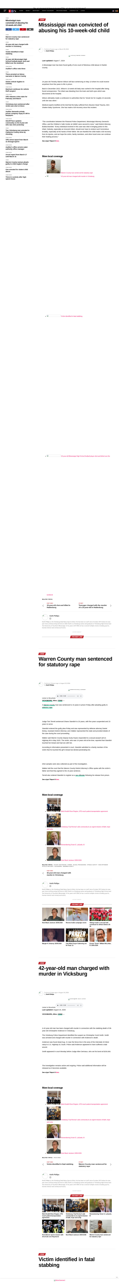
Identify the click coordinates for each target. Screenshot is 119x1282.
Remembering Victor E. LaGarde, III (72, 844)
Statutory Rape (48, 866)
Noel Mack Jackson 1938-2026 (71, 860)
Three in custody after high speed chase (16, 178)
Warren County (49, 705)
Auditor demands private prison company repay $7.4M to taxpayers (18, 113)
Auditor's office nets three (15, 69)
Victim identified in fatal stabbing (15, 53)
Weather (36, 10)
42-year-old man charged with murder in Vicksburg (17, 45)
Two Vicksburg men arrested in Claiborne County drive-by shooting (17, 132)
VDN (60, 700)
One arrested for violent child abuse (17, 170)
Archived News (61, 10)
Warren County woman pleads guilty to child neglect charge (17, 163)
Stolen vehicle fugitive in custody (15, 83)
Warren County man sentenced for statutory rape (17, 38)
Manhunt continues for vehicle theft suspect (17, 90)
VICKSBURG (47, 700)
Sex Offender (103, 864)
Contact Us (74, 10)
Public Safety (92, 864)
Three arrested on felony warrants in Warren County (16, 75)
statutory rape (47, 707)
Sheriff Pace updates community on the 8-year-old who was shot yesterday (17, 123)
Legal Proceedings (80, 864)
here (57, 141)
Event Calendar (48, 10)
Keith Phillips (50, 51)
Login (83, 10)
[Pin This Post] (23, 29)
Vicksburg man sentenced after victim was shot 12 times (17, 105)
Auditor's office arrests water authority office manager (17, 148)
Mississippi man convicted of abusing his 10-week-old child (17, 22)
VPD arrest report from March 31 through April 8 (17, 141)
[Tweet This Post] (15, 29)
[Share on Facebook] (9, 29)
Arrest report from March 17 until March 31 (16, 155)
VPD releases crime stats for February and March (16, 97)
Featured (57, 1157)
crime (70, 864)
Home (21, 10)
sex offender (80, 775)
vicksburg (58, 866)
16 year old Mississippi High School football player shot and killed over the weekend (17, 61)
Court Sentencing (60, 864)
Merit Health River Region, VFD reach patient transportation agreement (84, 811)
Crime (7, 18)
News (28, 10)
